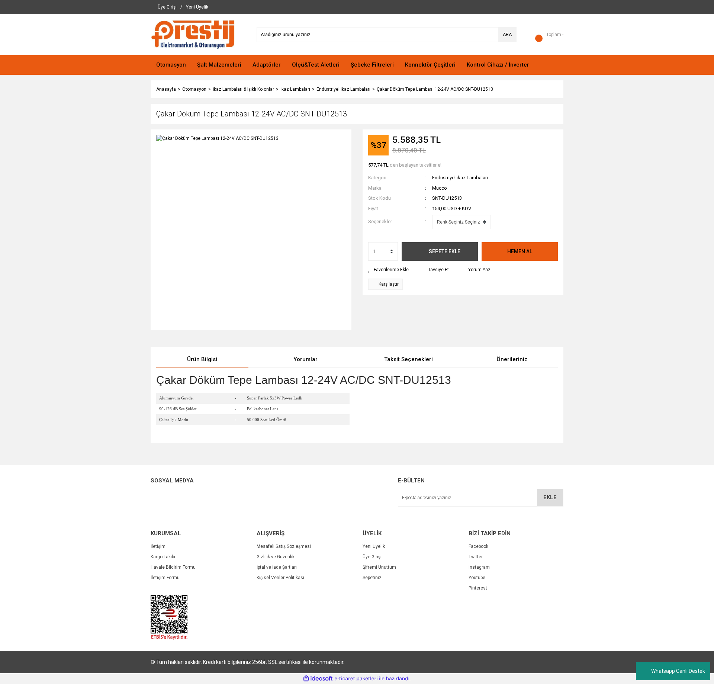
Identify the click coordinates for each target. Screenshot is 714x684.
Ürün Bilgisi (202, 359)
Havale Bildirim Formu (173, 567)
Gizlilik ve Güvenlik (276, 556)
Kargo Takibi (163, 556)
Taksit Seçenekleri (408, 359)
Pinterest (478, 588)
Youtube (477, 577)
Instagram (479, 567)
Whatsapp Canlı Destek (678, 671)
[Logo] (193, 34)
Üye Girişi (372, 556)
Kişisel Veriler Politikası (280, 577)
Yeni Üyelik (374, 546)
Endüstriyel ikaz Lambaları (460, 177)
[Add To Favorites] (388, 269)
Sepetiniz (372, 577)
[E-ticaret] (356, 678)
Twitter (476, 556)
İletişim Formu (165, 577)
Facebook (478, 546)
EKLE (550, 497)
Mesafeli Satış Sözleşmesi (284, 546)
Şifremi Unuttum (379, 567)
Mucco (439, 188)
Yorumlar (305, 359)
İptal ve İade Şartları (277, 567)
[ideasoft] (318, 678)
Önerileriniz (511, 359)
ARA (507, 34)
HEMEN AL (519, 251)
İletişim (158, 546)
